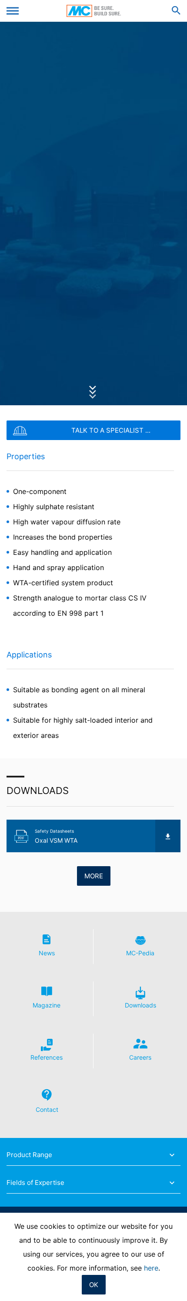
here (151, 1268)
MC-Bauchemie (94, 11)
